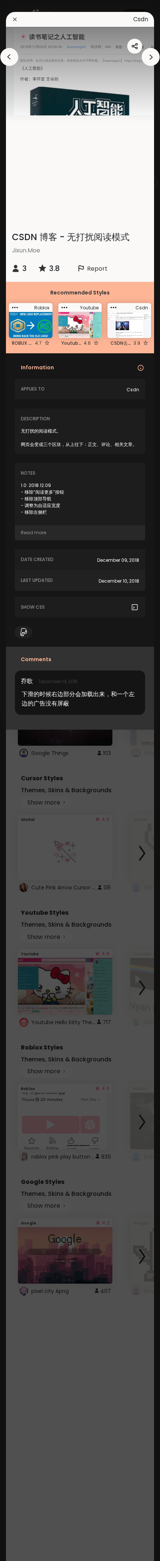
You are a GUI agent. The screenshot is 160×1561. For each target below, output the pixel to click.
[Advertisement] (30, 780)
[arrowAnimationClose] (9, 57)
